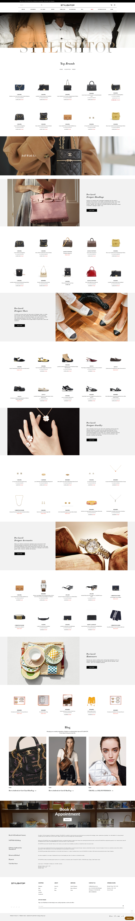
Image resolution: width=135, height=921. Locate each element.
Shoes (39, 890)
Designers (40, 886)
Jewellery (40, 892)
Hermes (73, 69)
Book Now (129, 918)
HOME (111, 9)
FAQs (72, 890)
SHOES (52, 9)
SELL (82, 9)
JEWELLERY (62, 9)
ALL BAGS (43, 9)
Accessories (40, 894)
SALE (92, 9)
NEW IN (23, 9)
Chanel (61, 69)
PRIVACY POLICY (14, 915)
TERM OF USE (22, 915)
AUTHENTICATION (102, 9)
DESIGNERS (33, 9)
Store (55, 888)
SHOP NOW (91, 210)
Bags (39, 888)
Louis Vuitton (67, 69)
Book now (67, 819)
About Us (56, 886)
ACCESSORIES (72, 9)
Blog (55, 890)
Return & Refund (74, 888)
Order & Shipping (74, 886)
